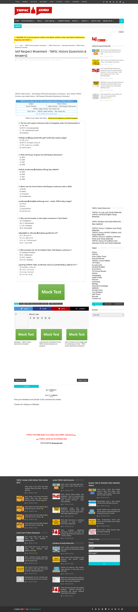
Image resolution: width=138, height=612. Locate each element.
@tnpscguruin (56, 443)
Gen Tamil (34, 1)
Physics (95, 280)
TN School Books (99, 271)
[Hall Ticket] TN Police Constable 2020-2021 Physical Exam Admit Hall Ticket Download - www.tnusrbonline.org (36, 569)
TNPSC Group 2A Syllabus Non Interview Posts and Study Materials (106, 242)
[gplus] (107, 1)
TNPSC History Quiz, (57, 60)
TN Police (96, 263)
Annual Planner (98, 258)
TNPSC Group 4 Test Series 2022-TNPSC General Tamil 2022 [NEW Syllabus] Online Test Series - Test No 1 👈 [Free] (36, 498)
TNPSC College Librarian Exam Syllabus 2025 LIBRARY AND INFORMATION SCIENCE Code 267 (72, 549)
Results (95, 296)
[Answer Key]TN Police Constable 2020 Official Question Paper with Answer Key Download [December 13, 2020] (108, 511)
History (67, 1)
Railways (25, 1)
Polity (51, 1)
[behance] (115, 609)
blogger (26, 386)
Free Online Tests (99, 256)
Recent (97, 304)
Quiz (21, 45)
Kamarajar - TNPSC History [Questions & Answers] (22, 343)
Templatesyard (35, 609)
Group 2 (85, 21)
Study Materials (27, 21)
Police (17, 1)
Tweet (26, 309)
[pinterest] (102, 609)
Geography (75, 1)
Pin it (63, 309)
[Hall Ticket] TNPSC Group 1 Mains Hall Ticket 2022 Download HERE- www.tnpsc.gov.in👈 (110, 96)
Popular (108, 304)
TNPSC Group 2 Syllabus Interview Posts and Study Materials (106, 238)
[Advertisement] (89, 11)
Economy (59, 1)
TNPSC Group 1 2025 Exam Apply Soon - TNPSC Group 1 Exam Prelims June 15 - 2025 (110, 52)
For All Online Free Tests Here (46, 114)
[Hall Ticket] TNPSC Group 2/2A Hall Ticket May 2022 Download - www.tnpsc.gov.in (36, 538)
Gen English (43, 1)
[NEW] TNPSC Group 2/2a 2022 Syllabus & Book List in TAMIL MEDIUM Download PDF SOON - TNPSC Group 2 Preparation (72, 579)
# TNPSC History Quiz (56, 303)
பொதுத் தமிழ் (97, 265)
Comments (119, 304)
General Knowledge (100, 286)
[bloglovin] (105, 609)
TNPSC (39, 21)
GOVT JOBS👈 (49, 21)
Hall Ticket (96, 294)
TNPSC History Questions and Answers (35, 45)
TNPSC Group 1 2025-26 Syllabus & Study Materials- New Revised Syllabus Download (72, 559)
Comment (82, 309)
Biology (95, 284)
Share (44, 309)
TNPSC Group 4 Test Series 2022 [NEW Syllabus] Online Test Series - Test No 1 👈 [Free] (36, 488)
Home (17, 21)
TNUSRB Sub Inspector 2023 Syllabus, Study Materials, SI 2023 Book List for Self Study (72, 569)
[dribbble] (108, 609)
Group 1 (75, 21)
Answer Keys (97, 290)
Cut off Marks (97, 292)
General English (98, 267)
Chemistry (96, 282)
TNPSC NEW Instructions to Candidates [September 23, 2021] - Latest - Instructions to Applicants (72, 522)
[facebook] (103, 1)
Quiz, (26, 60)
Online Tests (107, 21)
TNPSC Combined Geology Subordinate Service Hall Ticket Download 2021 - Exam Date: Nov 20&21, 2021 (36, 558)
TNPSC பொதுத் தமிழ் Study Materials (107, 212)
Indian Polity (97, 277)
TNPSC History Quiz (54, 45)
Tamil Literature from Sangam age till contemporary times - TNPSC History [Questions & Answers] (76, 344)
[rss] (113, 1)
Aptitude (84, 1)
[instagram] (116, 1)
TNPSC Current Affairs (101, 261)
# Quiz (21, 303)
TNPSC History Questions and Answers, (40, 60)
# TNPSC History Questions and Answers (36, 303)
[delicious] (120, 1)
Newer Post (20, 380)
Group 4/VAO (96, 21)
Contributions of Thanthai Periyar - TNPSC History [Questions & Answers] (50, 344)
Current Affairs (64, 21)
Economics (96, 269)
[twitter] (110, 1)
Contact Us (96, 298)
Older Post (82, 380)
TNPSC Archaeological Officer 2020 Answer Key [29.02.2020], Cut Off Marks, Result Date (108, 521)
